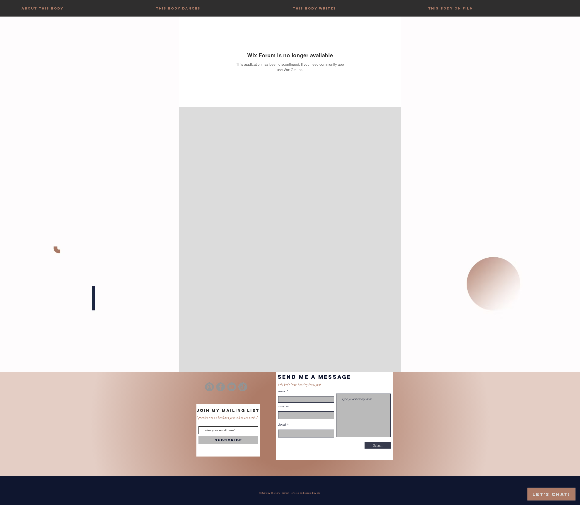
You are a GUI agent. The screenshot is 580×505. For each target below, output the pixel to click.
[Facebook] (220, 386)
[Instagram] (209, 386)
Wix (318, 493)
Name (281, 391)
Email (282, 424)
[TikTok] (242, 386)
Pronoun (283, 406)
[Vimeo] (231, 386)
